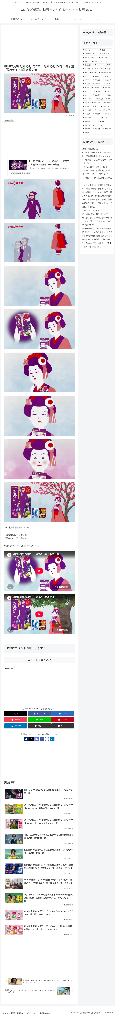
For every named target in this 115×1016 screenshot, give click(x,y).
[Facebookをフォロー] (42, 739)
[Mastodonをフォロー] (36, 739)
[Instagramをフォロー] (47, 739)
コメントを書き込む (39, 659)
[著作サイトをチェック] (26, 739)
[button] (39, 725)
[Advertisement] (39, 45)
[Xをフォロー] (31, 739)
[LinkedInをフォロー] (52, 739)
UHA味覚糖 (9, 120)
